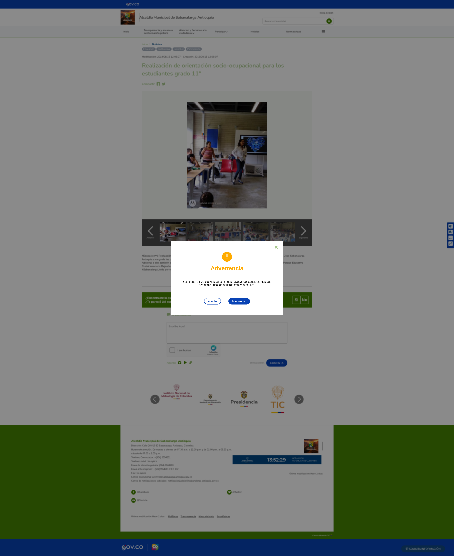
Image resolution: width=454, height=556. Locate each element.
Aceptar (212, 301)
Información (239, 301)
